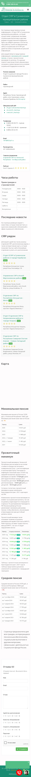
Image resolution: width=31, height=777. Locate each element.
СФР (12, 22)
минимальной (16, 56)
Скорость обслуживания (11, 727)
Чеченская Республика (21, 22)
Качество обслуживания (11, 720)
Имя (4, 678)
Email (5, 685)
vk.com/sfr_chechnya (13, 110)
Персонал (6, 733)
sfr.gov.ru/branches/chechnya (16, 108)
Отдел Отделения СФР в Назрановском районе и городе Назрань (13, 318)
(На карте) (21, 99)
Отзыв (5, 695)
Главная (6, 22)
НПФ (9, 770)
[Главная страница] (12, 9)
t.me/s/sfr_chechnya (13, 112)
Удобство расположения (11, 713)
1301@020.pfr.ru (8, 140)
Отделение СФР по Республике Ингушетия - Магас (13, 297)
